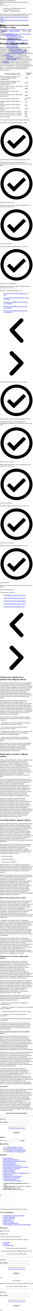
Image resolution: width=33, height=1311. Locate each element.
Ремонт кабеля (11, 41)
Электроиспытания (10, 1179)
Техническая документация (11, 1177)
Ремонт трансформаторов (10, 1223)
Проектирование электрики (11, 1168)
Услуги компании (8, 1245)
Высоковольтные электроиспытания (13, 1215)
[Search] (16, 5)
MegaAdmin (27, 34)
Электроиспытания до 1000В (12, 1180)
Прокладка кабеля (11, 35)
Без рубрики (8, 1158)
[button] (16, 330)
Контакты (6, 1244)
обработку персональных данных (17, 1128)
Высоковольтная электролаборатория (14, 1161)
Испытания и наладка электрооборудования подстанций (13, 1147)
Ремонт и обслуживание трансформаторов (16, 1173)
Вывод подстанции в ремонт (17, 1150)
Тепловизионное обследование (12, 1176)
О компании (6, 1242)
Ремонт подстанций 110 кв (17, 1151)
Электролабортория (9, 1217)
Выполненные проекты (11, 1159)
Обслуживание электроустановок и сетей (15, 1167)
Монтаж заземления (12, 46)
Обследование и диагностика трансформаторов (15, 37)
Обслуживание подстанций (12, 1165)
